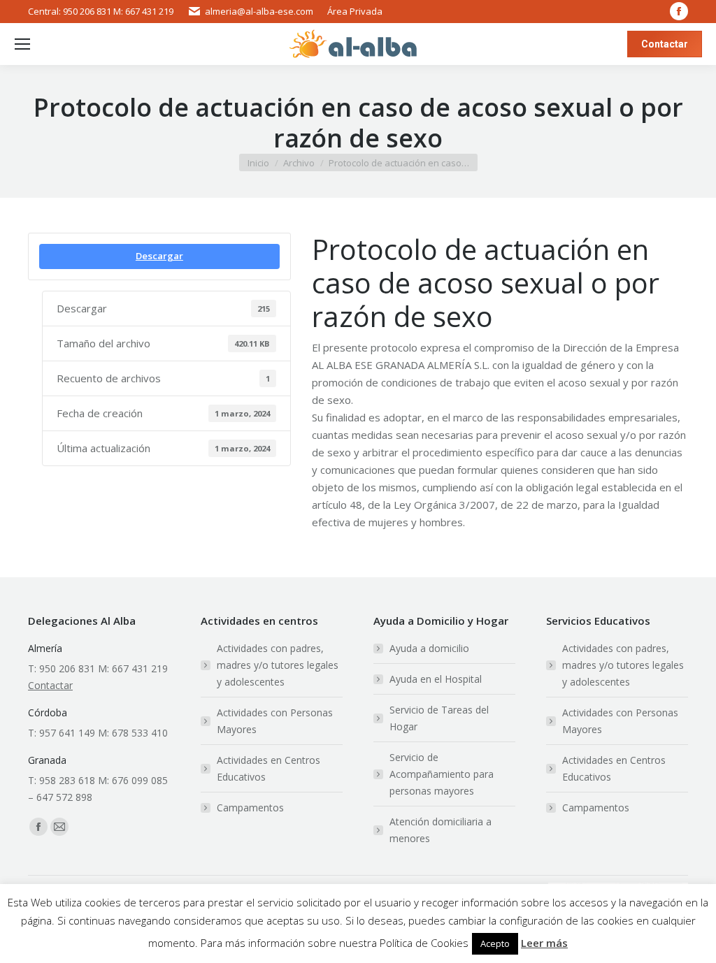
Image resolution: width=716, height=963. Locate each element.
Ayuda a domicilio (429, 648)
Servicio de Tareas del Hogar (439, 718)
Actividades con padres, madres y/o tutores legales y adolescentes (277, 665)
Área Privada (354, 11)
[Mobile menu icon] (22, 44)
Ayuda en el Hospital (435, 679)
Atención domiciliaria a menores (440, 830)
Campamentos (250, 807)
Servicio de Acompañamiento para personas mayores (441, 774)
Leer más (544, 943)
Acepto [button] (495, 943)
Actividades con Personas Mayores (275, 721)
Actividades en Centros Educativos (268, 768)
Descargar (159, 255)
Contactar (50, 685)
